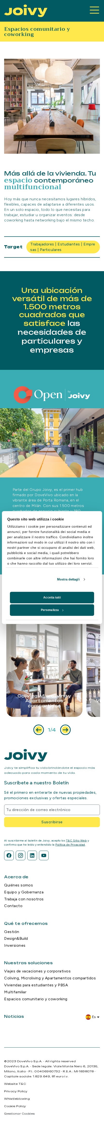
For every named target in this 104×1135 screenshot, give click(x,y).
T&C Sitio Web (76, 840)
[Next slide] (65, 730)
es (94, 1017)
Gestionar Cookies (19, 1113)
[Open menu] (94, 11)
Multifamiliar (15, 992)
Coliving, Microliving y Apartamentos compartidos (50, 978)
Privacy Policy (15, 1091)
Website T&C (15, 1084)
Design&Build (16, 938)
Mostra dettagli (68, 579)
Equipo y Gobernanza (24, 892)
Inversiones (14, 945)
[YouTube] (44, 855)
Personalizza (50, 610)
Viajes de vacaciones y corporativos (37, 971)
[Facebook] (9, 855)
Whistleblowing (17, 1098)
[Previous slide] (38, 730)
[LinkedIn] (32, 855)
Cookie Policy (15, 1106)
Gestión (11, 931)
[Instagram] (20, 855)
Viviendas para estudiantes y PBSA (36, 985)
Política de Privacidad (70, 844)
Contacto (13, 905)
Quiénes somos (18, 885)
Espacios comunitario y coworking (35, 999)
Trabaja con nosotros (24, 899)
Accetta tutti (51, 597)
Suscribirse (51, 822)
